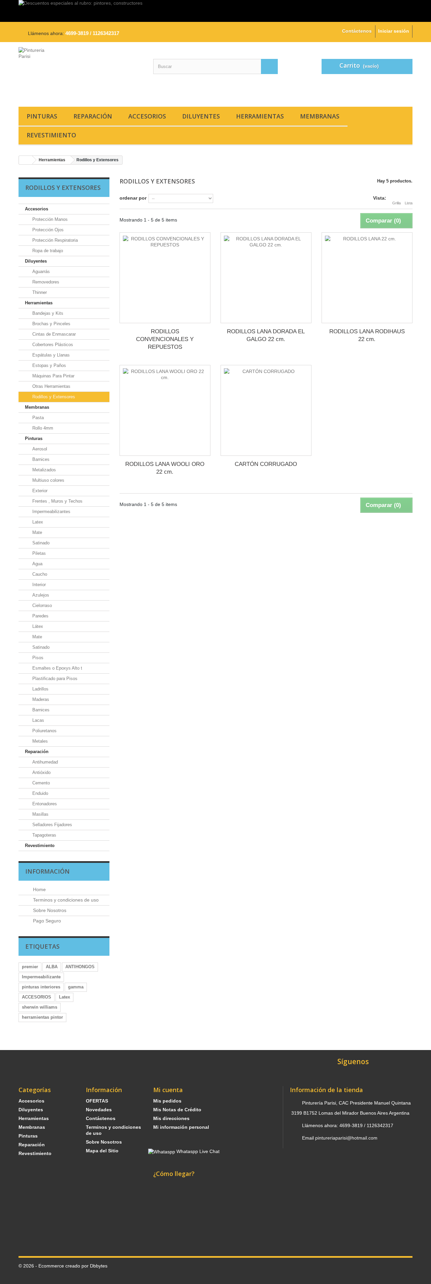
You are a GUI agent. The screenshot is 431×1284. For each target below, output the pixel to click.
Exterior (39, 490)
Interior (38, 584)
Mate (36, 532)
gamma (76, 986)
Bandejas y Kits (47, 313)
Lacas (37, 720)
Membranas (319, 116)
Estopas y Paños (48, 365)
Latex (37, 522)
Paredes (39, 615)
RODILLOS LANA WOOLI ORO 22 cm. (164, 468)
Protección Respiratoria (54, 240)
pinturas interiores (41, 986)
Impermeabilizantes (50, 511)
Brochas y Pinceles (50, 323)
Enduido (39, 793)
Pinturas (42, 116)
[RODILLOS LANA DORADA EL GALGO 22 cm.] (266, 278)
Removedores (45, 281)
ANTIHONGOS (80, 966)
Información (47, 871)
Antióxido (41, 772)
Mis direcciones (171, 1118)
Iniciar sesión (393, 31)
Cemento (40, 782)
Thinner (39, 292)
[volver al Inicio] (25, 160)
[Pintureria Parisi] (81, 72)
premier (30, 966)
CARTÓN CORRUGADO (266, 464)
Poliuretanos (44, 730)
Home (39, 889)
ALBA (52, 966)
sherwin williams (39, 1007)
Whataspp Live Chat (197, 1151)
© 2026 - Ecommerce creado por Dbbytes (63, 1266)
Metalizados (43, 469)
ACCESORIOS (36, 997)
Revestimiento (51, 135)
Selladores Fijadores (51, 824)
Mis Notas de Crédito (177, 1109)
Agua (36, 563)
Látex (37, 626)
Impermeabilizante (41, 976)
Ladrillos (39, 688)
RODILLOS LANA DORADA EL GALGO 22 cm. (266, 335)
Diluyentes (201, 116)
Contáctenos (357, 31)
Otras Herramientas (50, 386)
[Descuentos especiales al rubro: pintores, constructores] (215, 11)
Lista (408, 203)
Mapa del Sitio (102, 1150)
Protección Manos (49, 219)
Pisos (37, 657)
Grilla (396, 203)
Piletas (38, 553)
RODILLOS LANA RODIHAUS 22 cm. (367, 335)
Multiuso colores (47, 480)
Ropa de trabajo (47, 250)
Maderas (40, 699)
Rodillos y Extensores (53, 396)
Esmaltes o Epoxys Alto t (56, 668)
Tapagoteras (43, 835)
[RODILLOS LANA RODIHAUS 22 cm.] (367, 278)
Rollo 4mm (42, 428)
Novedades (99, 1109)
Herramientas (260, 116)
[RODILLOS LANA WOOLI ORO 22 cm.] (165, 410)
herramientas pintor (42, 1017)
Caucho (39, 574)
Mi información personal (181, 1127)
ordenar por (133, 198)
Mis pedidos (167, 1101)
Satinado (40, 542)
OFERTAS (97, 1101)
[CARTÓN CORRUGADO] (266, 410)
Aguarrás (40, 271)
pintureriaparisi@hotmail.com (346, 1138)
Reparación (92, 116)
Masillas (39, 814)
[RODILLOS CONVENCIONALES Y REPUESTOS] (165, 278)
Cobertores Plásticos (52, 344)
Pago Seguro (46, 920)
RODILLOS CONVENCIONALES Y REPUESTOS (165, 339)
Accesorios (147, 116)
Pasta (37, 417)
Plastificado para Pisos (54, 678)
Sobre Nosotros (49, 910)
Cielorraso (41, 605)
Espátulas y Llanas (50, 355)
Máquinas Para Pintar (52, 375)
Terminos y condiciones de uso (65, 900)
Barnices (40, 459)
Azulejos (40, 595)
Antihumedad (44, 762)
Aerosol (39, 448)
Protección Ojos (47, 229)
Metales (39, 741)
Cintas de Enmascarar (53, 334)
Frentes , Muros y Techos (56, 501)
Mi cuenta (168, 1090)
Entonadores (44, 803)
